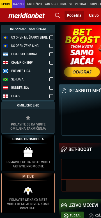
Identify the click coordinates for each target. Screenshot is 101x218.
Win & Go (51, 4)
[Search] (57, 15)
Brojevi (66, 4)
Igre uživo (34, 4)
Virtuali (81, 4)
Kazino (18, 4)
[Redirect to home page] (26, 15)
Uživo (94, 15)
